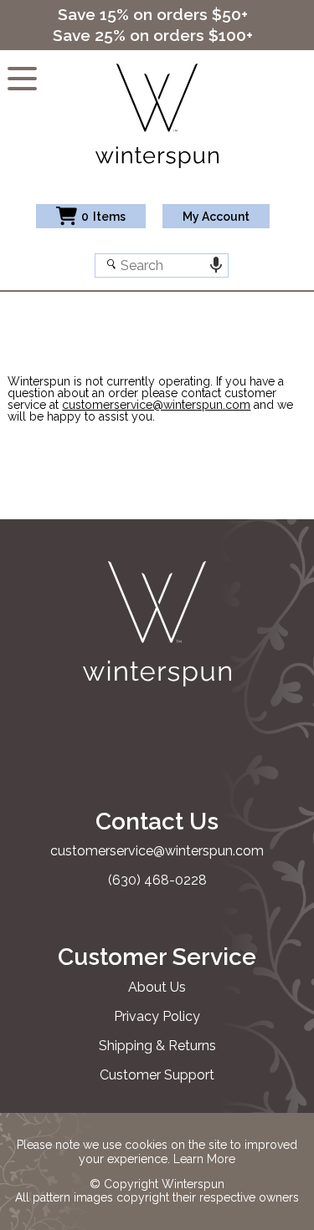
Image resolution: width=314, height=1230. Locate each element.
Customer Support (157, 1075)
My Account (216, 216)
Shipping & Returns (157, 1046)
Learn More (204, 1159)
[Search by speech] (216, 265)
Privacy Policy (157, 1016)
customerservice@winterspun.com (156, 404)
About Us (157, 987)
